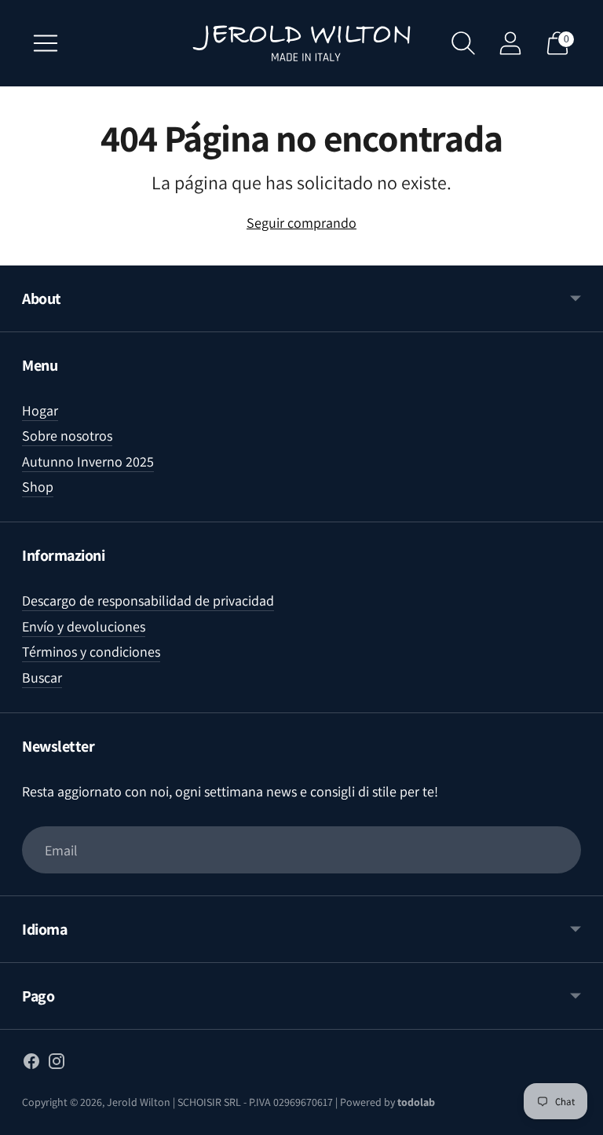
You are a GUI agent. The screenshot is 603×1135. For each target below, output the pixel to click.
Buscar (42, 677)
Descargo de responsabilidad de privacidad (148, 600)
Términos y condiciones (91, 652)
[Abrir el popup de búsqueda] (463, 43)
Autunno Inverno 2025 (88, 461)
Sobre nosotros (67, 436)
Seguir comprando (301, 223)
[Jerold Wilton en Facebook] (31, 1064)
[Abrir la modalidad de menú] (46, 43)
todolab (416, 1102)
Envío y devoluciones (83, 626)
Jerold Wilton (138, 1102)
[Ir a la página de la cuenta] (510, 43)
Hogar (40, 410)
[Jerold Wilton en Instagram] (56, 1064)
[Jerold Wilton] (301, 43)
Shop (37, 487)
